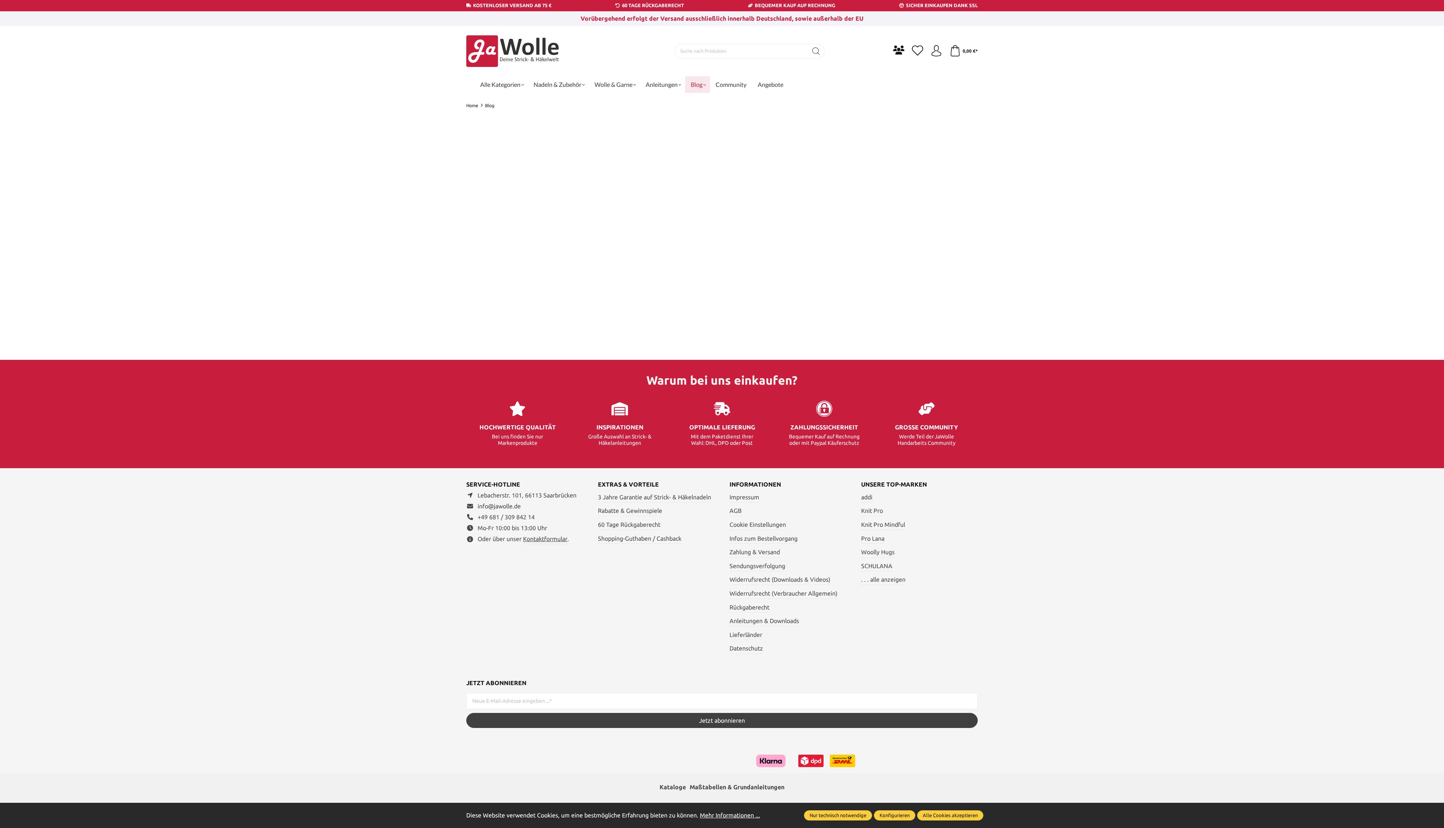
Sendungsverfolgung (757, 566)
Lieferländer (746, 634)
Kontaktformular (545, 538)
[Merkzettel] (917, 51)
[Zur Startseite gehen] (513, 51)
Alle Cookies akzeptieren (950, 815)
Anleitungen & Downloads (764, 620)
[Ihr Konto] (936, 51)
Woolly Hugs (878, 552)
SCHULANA (876, 566)
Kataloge (673, 787)
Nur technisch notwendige (838, 815)
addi (866, 497)
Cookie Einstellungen (758, 524)
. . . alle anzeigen (883, 579)
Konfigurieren (895, 815)
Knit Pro (872, 510)
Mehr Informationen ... (730, 815)
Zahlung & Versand (755, 552)
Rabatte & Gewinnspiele (630, 510)
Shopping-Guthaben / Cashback (639, 538)
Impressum (744, 497)
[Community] (898, 50)
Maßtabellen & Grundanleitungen (737, 787)
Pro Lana (872, 538)
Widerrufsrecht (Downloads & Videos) (780, 579)
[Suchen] (816, 51)
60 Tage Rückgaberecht (629, 524)
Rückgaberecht (749, 607)
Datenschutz (746, 648)
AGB (736, 510)
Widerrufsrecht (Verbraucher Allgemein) (783, 593)
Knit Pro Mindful (883, 524)
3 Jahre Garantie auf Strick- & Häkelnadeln (654, 497)
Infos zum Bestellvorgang (764, 538)
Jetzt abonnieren (722, 720)
